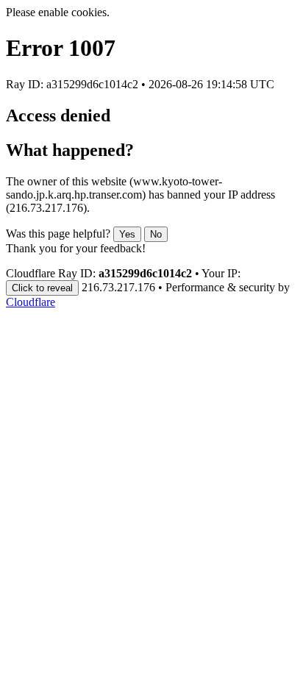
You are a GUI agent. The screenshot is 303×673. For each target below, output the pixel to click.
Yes (127, 234)
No (156, 234)
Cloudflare (30, 302)
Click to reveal (42, 287)
